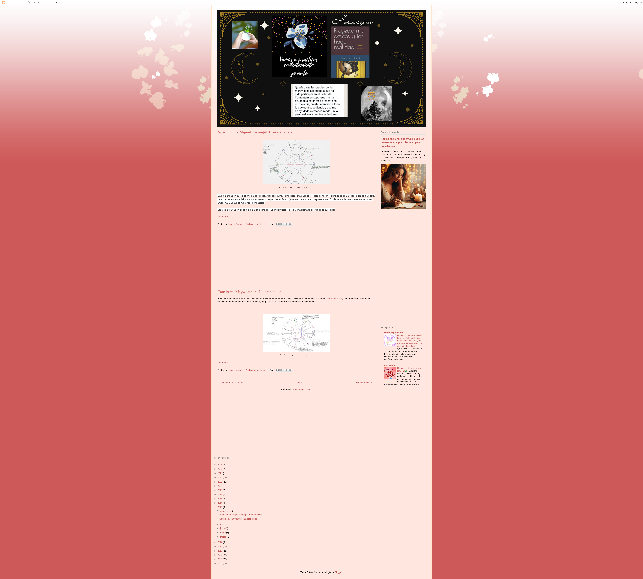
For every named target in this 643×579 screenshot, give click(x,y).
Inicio (299, 382)
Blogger (338, 572)
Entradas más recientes (231, 382)
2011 (220, 546)
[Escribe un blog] (280, 224)
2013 (220, 507)
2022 (220, 482)
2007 (220, 563)
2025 (220, 469)
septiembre (226, 511)
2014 (220, 503)
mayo (223, 532)
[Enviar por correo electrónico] (277, 224)
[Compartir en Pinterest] (290, 224)
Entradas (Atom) (303, 389)
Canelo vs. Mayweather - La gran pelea (249, 292)
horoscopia (390, 365)
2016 (220, 494)
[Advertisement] (296, 259)
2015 (220, 498)
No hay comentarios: (256, 224)
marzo (223, 537)
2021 (220, 486)
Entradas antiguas (363, 382)
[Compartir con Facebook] (287, 224)
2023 (220, 477)
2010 (220, 551)
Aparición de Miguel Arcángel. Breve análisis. (255, 132)
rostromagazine (334, 298)
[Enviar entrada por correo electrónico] (271, 224)
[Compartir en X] (283, 224)
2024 (220, 473)
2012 (220, 542)
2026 (220, 464)
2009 (220, 555)
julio (222, 524)
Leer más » (222, 216)
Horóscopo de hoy (393, 332)
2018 (220, 490)
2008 (220, 559)
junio (222, 528)
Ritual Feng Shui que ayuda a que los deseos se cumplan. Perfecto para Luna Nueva (402, 142)
